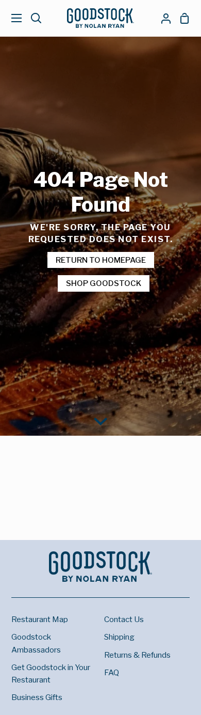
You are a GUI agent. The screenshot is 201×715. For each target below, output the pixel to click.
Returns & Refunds (137, 655)
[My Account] (162, 18)
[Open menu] (11, 18)
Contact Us (124, 619)
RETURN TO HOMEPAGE (101, 260)
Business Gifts (36, 697)
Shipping (119, 637)
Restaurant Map (39, 619)
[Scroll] (100, 420)
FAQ (111, 672)
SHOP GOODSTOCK (103, 283)
